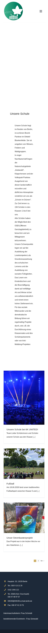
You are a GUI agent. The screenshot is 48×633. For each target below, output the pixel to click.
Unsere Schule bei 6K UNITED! (22, 429)
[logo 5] (13, 3)
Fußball (10, 483)
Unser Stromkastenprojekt (20, 538)
